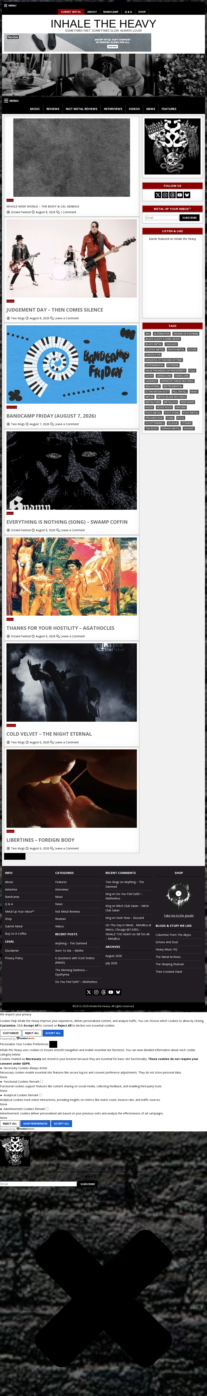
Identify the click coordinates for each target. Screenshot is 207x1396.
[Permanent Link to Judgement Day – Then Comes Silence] (71, 296)
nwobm (181, 407)
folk (192, 370)
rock (180, 418)
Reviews (52, 109)
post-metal (153, 412)
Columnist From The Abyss (173, 935)
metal (149, 397)
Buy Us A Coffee (15, 933)
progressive (154, 418)
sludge (173, 423)
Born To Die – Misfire (69, 950)
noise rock (164, 407)
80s (148, 333)
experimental (155, 365)
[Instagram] (165, 195)
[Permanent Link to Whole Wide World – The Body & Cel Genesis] (71, 196)
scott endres (155, 423)
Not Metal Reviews (81, 109)
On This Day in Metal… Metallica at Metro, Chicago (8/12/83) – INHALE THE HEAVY (128, 929)
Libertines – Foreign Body (40, 839)
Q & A (128, 12)
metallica (170, 402)
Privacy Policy (14, 958)
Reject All (32, 1033)
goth (149, 376)
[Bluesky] (187, 195)
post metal (190, 412)
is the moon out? (157, 391)
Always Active (38, 1068)
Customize (11, 1033)
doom (192, 349)
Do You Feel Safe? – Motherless (76, 982)
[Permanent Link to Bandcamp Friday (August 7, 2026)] (71, 402)
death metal (176, 349)
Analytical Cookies (15, 1095)
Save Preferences (35, 1123)
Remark (34, 1081)
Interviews (113, 109)
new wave (187, 402)
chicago (171, 344)
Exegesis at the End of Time (164, 360)
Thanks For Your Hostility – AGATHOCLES (60, 628)
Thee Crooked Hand (169, 972)
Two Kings (18, 318)
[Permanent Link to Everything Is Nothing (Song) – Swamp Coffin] (71, 509)
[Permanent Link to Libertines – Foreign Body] (71, 827)
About (92, 12)
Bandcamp (110, 12)
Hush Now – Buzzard (130, 918)
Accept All (53, 1033)
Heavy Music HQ (166, 949)
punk (170, 418)
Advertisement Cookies (19, 1109)
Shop (142, 12)
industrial (153, 386)
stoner (186, 423)
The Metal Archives (168, 957)
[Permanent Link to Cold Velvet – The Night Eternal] (71, 720)
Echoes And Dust (167, 942)
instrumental (173, 386)
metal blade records (171, 397)
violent (189, 428)
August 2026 (114, 956)
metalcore (153, 402)
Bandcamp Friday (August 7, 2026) (51, 415)
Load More (15, 856)
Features (169, 109)
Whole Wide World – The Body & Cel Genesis (42, 206)
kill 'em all (180, 391)
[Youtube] (179, 195)
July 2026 (111, 963)
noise (149, 407)
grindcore (164, 376)
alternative (162, 333)
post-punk (172, 412)
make (194, 391)
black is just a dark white (163, 339)
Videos (134, 109)
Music (35, 109)
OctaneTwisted (21, 212)
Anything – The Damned (71, 943)
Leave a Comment (67, 318)
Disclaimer (12, 950)
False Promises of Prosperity (165, 370)
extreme (172, 365)
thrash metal (171, 428)
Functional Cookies (16, 1081)
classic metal (155, 349)
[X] (158, 195)
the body (152, 428)
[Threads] (172, 195)
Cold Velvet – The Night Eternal (49, 733)
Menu (12, 5)
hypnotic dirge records (177, 381)
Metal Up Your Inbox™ (19, 911)
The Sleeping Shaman (170, 964)
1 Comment (68, 212)
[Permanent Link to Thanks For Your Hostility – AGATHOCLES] (71, 614)
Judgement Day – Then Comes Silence (54, 309)
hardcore (182, 376)
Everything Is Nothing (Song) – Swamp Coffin (67, 521)
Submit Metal (71, 12)
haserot (151, 381)
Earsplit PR (153, 354)
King (108, 894)
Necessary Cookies (16, 1068)
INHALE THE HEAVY (103, 23)
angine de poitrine (185, 333)
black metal (154, 344)
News (150, 109)
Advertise (11, 889)
